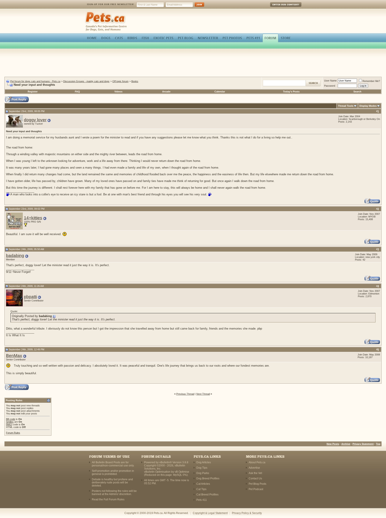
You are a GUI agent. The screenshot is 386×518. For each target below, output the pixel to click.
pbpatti (30, 296)
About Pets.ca (257, 462)
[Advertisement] (193, 63)
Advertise (254, 467)
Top (378, 444)
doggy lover (35, 119)
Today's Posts (291, 91)
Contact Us (255, 478)
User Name (330, 80)
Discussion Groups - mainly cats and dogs (86, 81)
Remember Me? (371, 81)
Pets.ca (90, 12)
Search (357, 91)
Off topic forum (120, 81)
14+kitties (33, 217)
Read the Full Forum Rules (108, 499)
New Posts (333, 444)
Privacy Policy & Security (247, 513)
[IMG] (9, 424)
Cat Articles (203, 483)
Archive (345, 444)
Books (134, 81)
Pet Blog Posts (257, 483)
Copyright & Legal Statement (210, 513)
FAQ (77, 91)
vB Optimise (182, 471)
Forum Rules (13, 432)
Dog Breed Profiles (207, 478)
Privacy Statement (363, 444)
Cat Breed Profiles (207, 494)
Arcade (166, 91)
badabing (15, 255)
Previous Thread (185, 394)
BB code (10, 419)
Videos (118, 91)
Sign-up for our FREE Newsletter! (110, 4)
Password (329, 85)
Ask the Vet (255, 473)
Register (33, 91)
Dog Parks (202, 473)
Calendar (219, 91)
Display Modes (368, 105)
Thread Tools (345, 105)
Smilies (10, 421)
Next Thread (203, 394)
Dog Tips (201, 467)
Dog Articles (203, 462)
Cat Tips (201, 489)
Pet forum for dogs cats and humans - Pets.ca (35, 81)
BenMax (14, 355)
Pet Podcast (256, 489)
